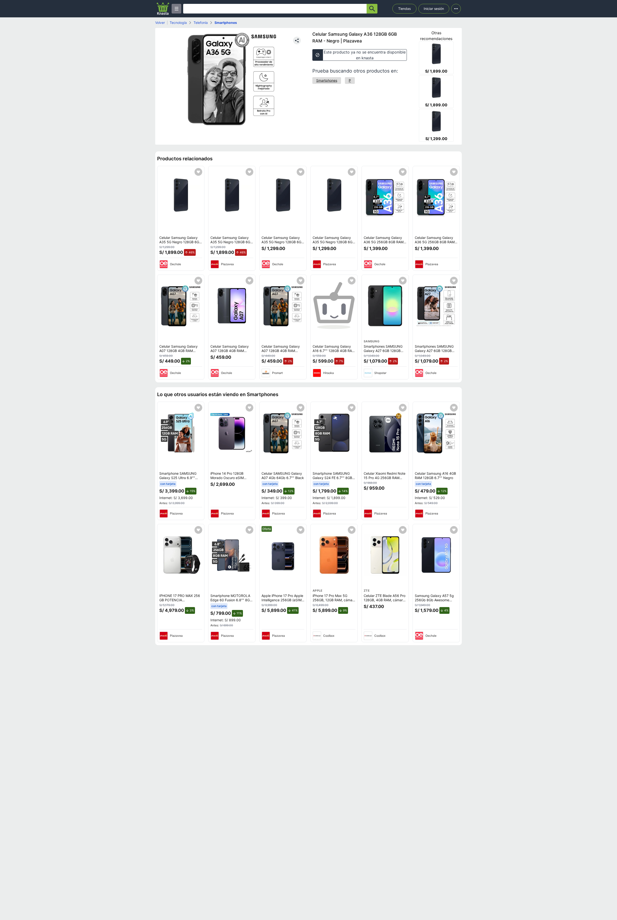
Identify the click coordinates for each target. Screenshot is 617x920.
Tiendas (404, 9)
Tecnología (178, 22)
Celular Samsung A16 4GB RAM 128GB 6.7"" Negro (435, 475)
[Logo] (163, 8)
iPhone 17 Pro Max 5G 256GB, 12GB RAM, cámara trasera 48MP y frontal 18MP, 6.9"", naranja (334, 602)
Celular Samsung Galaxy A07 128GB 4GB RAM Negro (178, 350)
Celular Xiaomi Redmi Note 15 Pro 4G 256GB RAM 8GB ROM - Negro (384, 477)
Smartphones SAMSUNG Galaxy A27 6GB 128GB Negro (383, 350)
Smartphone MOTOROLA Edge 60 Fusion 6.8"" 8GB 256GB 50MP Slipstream (231, 600)
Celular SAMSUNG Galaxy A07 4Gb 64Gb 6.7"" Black (283, 475)
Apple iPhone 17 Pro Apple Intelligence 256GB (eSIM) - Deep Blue (282, 600)
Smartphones (226, 22)
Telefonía (201, 22)
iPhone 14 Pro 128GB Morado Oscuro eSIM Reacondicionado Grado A (230, 477)
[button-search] (372, 9)
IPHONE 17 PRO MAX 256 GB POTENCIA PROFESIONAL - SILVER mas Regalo (179, 602)
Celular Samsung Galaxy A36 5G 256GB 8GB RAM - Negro (385, 242)
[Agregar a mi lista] (198, 172)
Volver (160, 22)
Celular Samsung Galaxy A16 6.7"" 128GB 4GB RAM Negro (334, 350)
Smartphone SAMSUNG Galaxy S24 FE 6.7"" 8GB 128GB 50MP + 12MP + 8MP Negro (332, 479)
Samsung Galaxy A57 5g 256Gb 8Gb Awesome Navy (434, 600)
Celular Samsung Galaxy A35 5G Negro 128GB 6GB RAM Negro (180, 242)
